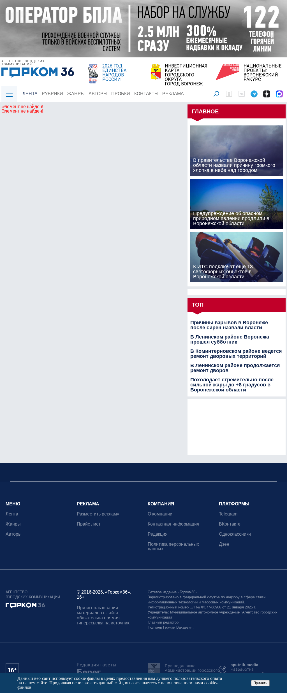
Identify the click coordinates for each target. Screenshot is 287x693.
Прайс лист (88, 524)
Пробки (120, 93)
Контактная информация (173, 524)
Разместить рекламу (98, 514)
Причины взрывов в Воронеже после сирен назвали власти (229, 325)
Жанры (76, 93)
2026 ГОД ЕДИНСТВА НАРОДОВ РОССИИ (114, 73)
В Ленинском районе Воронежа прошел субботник (229, 339)
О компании (160, 514)
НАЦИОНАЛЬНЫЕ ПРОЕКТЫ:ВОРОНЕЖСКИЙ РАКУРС (262, 73)
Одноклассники (235, 534)
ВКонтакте (229, 524)
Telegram (228, 514)
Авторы (98, 93)
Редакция (158, 534)
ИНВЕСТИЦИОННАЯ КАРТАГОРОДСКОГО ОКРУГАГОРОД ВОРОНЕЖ (186, 75)
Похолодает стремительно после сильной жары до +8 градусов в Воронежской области (232, 384)
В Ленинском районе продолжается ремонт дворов (235, 368)
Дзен (224, 544)
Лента (30, 93)
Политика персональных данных (173, 546)
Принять (260, 683)
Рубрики (52, 93)
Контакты (146, 93)
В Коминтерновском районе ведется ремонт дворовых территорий (236, 354)
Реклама (173, 93)
